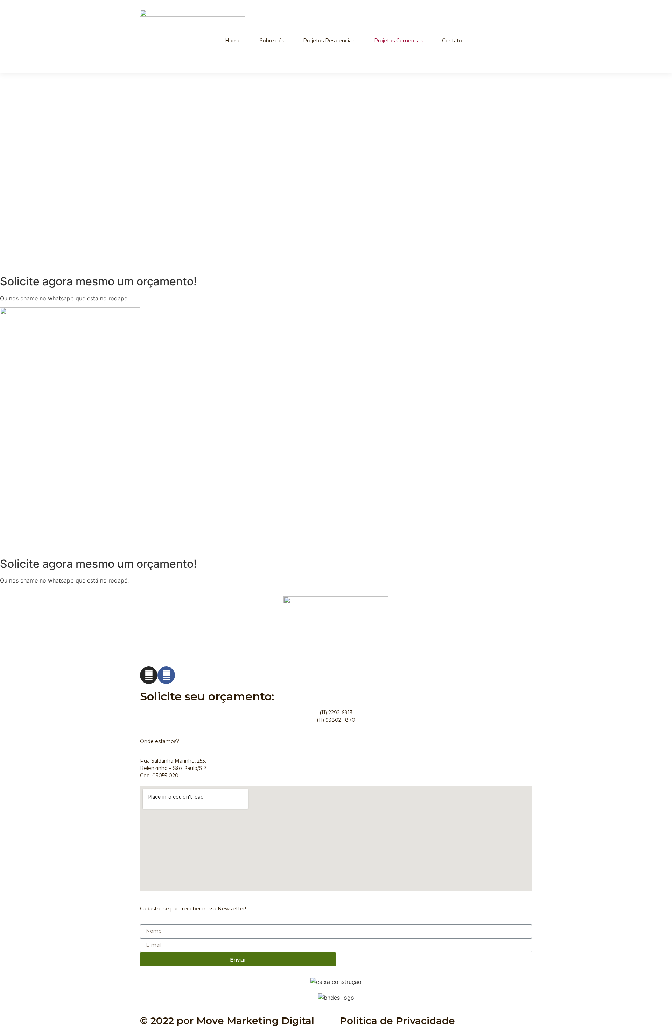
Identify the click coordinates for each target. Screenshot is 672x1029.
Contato (452, 40)
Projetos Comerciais (398, 40)
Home (233, 40)
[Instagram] (149, 675)
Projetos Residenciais (329, 40)
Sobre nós (272, 40)
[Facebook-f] (166, 675)
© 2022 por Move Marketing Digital (227, 1021)
